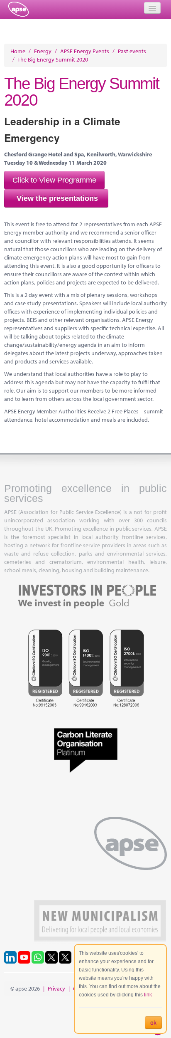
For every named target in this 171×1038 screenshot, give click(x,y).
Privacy (56, 988)
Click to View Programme (54, 180)
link (148, 995)
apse (18, 9)
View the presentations (56, 198)
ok (153, 1022)
